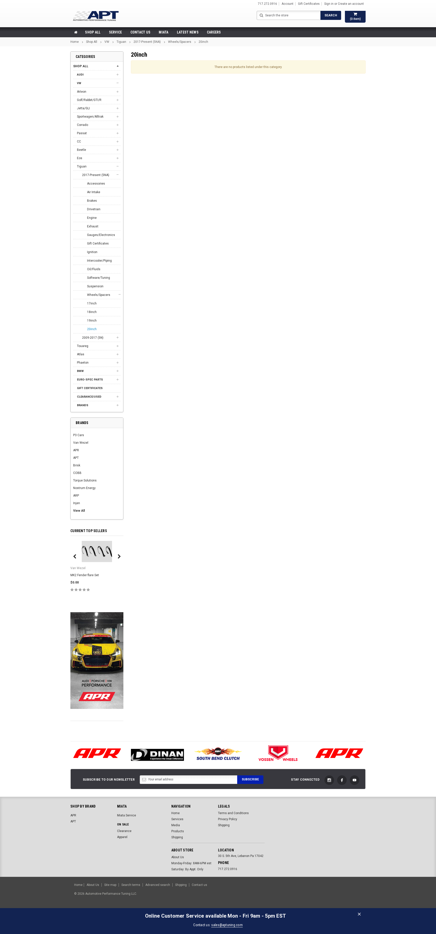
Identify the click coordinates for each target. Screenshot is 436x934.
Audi (80, 74)
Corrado (82, 125)
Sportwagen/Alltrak (90, 116)
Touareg (82, 346)
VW (106, 42)
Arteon (81, 91)
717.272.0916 (227, 869)
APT (76, 458)
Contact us (199, 885)
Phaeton (83, 362)
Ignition (92, 252)
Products (177, 831)
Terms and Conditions (233, 813)
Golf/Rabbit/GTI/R (89, 100)
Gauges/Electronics (101, 235)
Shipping (177, 837)
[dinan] (157, 755)
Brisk (76, 465)
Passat (82, 133)
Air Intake (93, 192)
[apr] (96, 753)
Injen (76, 503)
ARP (76, 495)
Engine (92, 218)
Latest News (188, 32)
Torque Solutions (85, 480)
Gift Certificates (98, 243)
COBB (77, 473)
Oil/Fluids (93, 269)
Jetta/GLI (83, 108)
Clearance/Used (89, 396)
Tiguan (121, 42)
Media (175, 825)
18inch (92, 312)
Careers (214, 32)
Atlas (80, 354)
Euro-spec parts (90, 379)
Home (74, 42)
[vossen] (278, 753)
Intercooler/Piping (99, 260)
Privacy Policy (227, 819)
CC (79, 141)
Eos (79, 158)
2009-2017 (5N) (92, 337)
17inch (92, 303)
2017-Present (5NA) (147, 42)
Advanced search (157, 885)
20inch (203, 42)
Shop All (92, 32)
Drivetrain (93, 209)
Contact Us (140, 32)
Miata (163, 32)
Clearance (124, 831)
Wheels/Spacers (179, 42)
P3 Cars (78, 435)
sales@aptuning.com (227, 925)
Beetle (81, 150)
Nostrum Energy (84, 488)
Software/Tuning (98, 278)
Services (177, 819)
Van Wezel (80, 442)
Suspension (95, 286)
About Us (177, 857)
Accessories (96, 183)
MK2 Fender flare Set (84, 575)
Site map (110, 885)
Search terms (130, 885)
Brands (82, 405)
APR (76, 450)
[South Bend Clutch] (218, 753)
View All (79, 510)
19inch (92, 320)
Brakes (92, 200)
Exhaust (92, 226)
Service (115, 32)
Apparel (122, 837)
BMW (80, 371)
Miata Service (126, 815)
